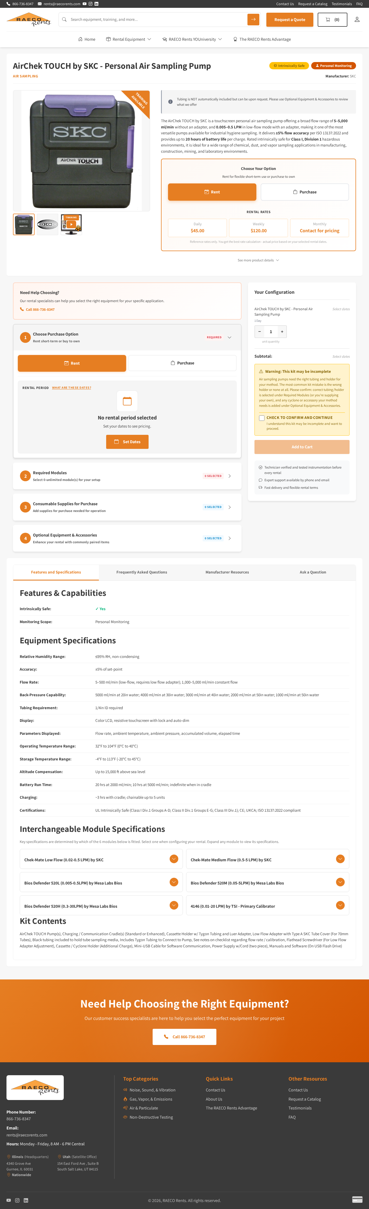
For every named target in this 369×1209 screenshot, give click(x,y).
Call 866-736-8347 (40, 309)
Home (90, 39)
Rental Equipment (129, 39)
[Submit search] (253, 19)
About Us (214, 1099)
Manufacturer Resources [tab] (227, 572)
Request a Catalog (312, 3)
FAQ (359, 3)
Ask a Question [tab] (313, 572)
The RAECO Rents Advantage (265, 39)
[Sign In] (357, 19)
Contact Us (285, 3)
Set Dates (131, 442)
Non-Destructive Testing (151, 1117)
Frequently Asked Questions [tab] (141, 572)
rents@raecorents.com (26, 1135)
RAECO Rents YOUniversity (192, 39)
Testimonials (342, 3)
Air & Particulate (144, 1108)
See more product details (256, 260)
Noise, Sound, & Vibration (153, 1090)
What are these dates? (71, 387)
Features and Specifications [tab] (56, 572)
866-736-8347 (18, 1119)
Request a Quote (289, 19)
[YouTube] (84, 4)
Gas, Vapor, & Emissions (151, 1099)
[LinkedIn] (96, 4)
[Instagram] (90, 4)
